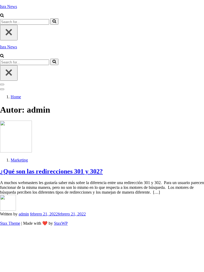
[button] (2, 16)
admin (24, 214)
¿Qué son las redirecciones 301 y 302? (51, 171)
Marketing (19, 160)
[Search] (54, 21)
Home (16, 97)
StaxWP (61, 223)
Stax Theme (10, 223)
